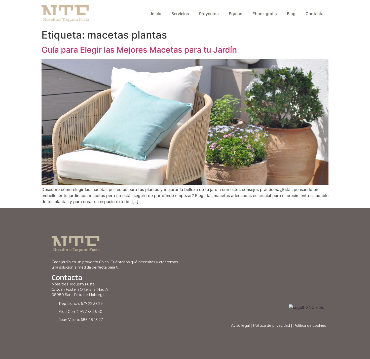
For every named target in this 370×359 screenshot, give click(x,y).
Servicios (180, 13)
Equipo (235, 13)
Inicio (156, 13)
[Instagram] (63, 333)
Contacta (314, 13)
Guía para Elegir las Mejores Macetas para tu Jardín (139, 50)
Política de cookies (309, 325)
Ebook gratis (264, 13)
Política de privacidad (271, 325)
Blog (291, 13)
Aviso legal (240, 325)
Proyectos (209, 13)
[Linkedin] (55, 333)
